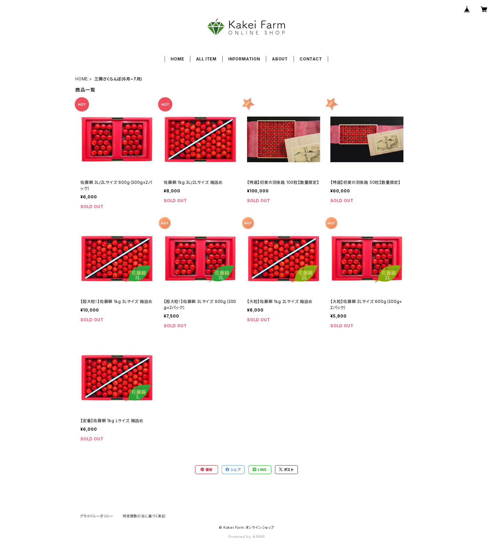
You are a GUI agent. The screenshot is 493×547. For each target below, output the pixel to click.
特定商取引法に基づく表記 (144, 516)
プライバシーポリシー (97, 516)
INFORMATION (244, 58)
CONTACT (311, 58)
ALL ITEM (206, 58)
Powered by (240, 536)
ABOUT (280, 58)
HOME (177, 58)
